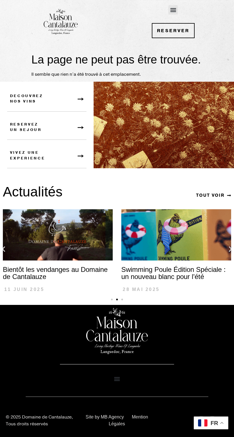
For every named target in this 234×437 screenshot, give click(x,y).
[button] (173, 10)
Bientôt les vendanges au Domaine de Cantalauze (55, 273)
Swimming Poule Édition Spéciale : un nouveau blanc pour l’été (173, 273)
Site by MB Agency (105, 417)
